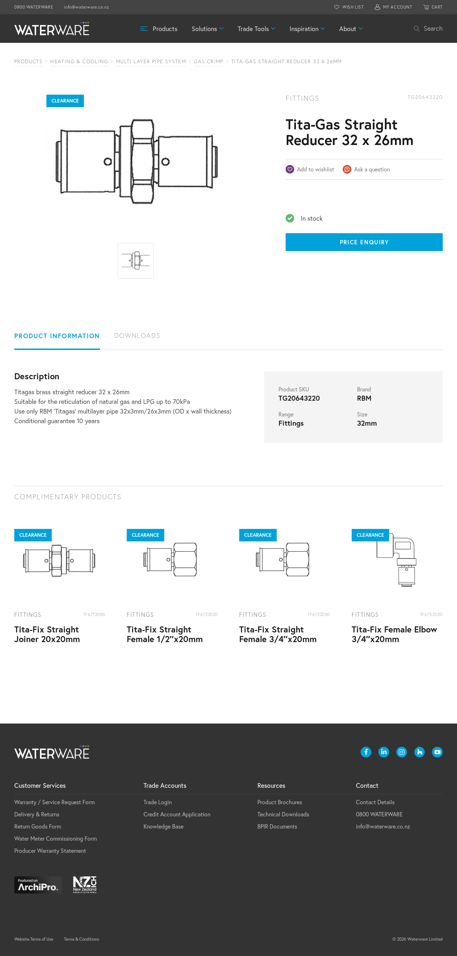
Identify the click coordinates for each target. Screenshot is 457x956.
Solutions (204, 28)
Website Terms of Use (33, 939)
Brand (364, 389)
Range (285, 414)
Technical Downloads (283, 814)
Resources (271, 785)
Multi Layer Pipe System (151, 61)
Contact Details (375, 802)
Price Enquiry (364, 242)
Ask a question (372, 169)
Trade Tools (253, 28)
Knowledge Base (164, 826)
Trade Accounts (165, 785)
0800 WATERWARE (33, 7)
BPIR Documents (277, 826)
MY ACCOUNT (397, 7)
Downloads (137, 335)
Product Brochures (279, 802)
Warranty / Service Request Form (54, 802)
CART (437, 7)
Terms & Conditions (81, 939)
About (347, 28)
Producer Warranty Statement (50, 850)
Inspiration (304, 28)
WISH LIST (352, 7)
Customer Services (40, 785)
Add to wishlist (315, 169)
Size (362, 414)
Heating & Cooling (79, 61)
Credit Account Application (177, 814)
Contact (367, 785)
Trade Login (158, 802)
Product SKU (293, 389)
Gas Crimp (209, 61)
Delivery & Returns (36, 814)
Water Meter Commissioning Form (55, 838)
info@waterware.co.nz (86, 7)
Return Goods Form (37, 826)
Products (165, 28)
